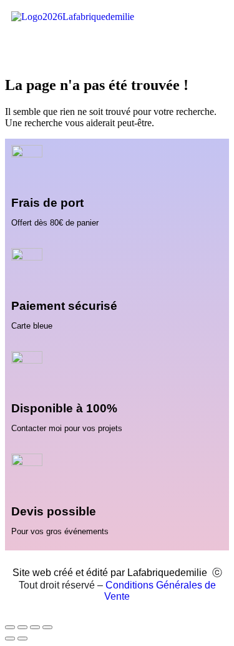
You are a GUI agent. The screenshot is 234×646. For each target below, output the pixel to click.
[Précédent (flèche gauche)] (10, 638)
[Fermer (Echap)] (47, 627)
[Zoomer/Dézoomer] (10, 627)
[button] (117, 46)
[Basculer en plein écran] (22, 627)
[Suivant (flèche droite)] (22, 638)
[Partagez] (35, 627)
